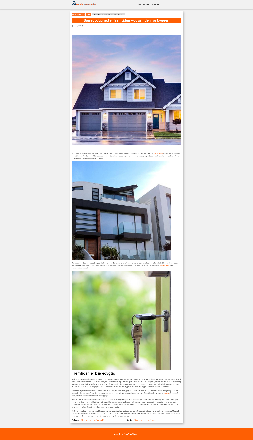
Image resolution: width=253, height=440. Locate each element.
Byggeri (146, 4)
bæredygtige (158, 153)
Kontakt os (157, 4)
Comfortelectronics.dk (78, 14)
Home (138, 4)
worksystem (164, 265)
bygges (166, 393)
